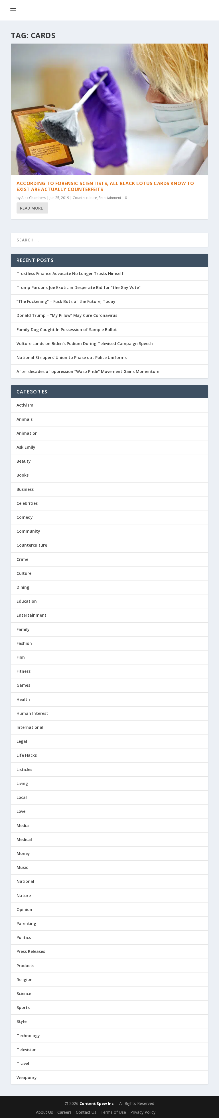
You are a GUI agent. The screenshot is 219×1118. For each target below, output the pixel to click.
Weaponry (27, 1077)
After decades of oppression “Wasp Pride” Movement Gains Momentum (88, 371)
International (30, 727)
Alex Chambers (33, 197)
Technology (28, 1035)
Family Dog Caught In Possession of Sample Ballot (67, 329)
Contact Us (86, 1112)
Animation (27, 433)
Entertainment (110, 197)
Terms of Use (113, 1112)
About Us (44, 1112)
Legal (22, 741)
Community (28, 531)
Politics (24, 937)
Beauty (24, 461)
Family (23, 629)
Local (22, 797)
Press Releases (31, 951)
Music (22, 867)
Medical (24, 839)
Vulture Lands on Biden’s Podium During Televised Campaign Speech (85, 343)
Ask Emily (26, 447)
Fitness (24, 671)
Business (25, 489)
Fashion (24, 643)
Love (21, 811)
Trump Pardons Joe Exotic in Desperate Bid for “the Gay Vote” (79, 287)
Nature (24, 895)
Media (23, 825)
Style (22, 1021)
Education (27, 601)
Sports (23, 1007)
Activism (25, 405)
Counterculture (85, 197)
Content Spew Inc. (97, 1103)
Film (21, 657)
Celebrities (27, 503)
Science (24, 993)
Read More (31, 208)
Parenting (26, 923)
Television (26, 1049)
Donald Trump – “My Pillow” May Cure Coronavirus (67, 315)
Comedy (25, 517)
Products (25, 965)
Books (23, 475)
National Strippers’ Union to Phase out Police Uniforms (72, 357)
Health (23, 699)
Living (22, 783)
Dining (23, 587)
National (25, 881)
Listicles (24, 769)
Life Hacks (27, 755)
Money (23, 853)
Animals (25, 419)
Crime (22, 559)
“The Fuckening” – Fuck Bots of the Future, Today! (67, 301)
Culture (24, 573)
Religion (25, 979)
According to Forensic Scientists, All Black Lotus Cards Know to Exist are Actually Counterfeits (105, 186)
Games (23, 685)
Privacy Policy (142, 1112)
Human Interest (32, 713)
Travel (23, 1063)
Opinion (24, 909)
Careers (64, 1112)
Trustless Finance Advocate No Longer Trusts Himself (70, 273)
